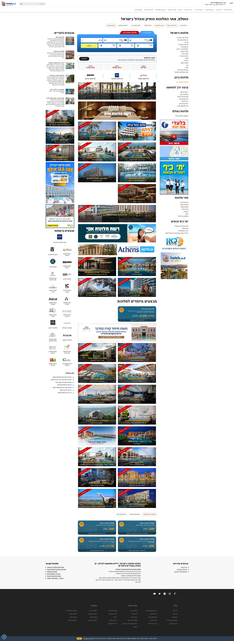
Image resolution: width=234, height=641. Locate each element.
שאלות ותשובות (172, 10)
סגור (79, 639)
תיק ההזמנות (153, 614)
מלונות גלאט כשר (132, 620)
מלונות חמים (111, 25)
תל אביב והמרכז (183, 44)
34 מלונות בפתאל (147, 77)
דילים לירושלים (123, 25)
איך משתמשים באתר (151, 611)
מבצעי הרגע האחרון (149, 514)
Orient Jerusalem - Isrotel (55, 578)
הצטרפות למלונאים (160, 10)
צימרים (186, 211)
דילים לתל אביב (136, 25)
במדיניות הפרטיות (88, 639)
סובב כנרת (185, 54)
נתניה (186, 58)
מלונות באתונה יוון (182, 82)
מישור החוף (184, 63)
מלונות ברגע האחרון (172, 620)
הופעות (135, 627)
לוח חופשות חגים (183, 106)
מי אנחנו (180, 10)
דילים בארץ (219, 10)
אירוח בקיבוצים (113, 614)
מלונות (143, 67)
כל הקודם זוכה (183, 99)
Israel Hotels (138, 10)
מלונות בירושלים (72, 620)
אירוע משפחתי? (183, 231)
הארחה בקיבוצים (183, 70)
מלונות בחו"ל (198, 10)
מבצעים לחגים (209, 10)
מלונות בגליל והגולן (71, 611)
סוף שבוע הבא (121, 514)
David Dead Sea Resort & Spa (56, 569)
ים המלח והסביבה (182, 40)
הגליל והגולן (184, 51)
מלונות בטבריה (73, 614)
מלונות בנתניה (73, 617)
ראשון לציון (184, 47)
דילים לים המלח (172, 25)
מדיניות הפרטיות (152, 624)
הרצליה (186, 61)
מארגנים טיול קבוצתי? (181, 226)
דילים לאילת (148, 25)
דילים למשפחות (112, 624)
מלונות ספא (184, 207)
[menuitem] (227, 9)
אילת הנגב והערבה (182, 37)
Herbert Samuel (52, 572)
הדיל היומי (184, 567)
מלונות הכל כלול (183, 216)
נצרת (186, 67)
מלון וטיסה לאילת (182, 97)
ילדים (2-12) (132, 45)
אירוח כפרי (184, 209)
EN (230, 3)
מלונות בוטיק (184, 94)
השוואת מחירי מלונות (180, 572)
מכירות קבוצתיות (182, 569)
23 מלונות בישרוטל (120, 77)
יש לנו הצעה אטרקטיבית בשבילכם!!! (177, 233)
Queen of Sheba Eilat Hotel (55, 567)
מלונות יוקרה (184, 202)
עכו (187, 65)
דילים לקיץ (183, 25)
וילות (186, 214)
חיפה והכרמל (184, 56)
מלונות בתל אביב (92, 620)
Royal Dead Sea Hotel (54, 576)
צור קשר (175, 614)
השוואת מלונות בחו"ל (181, 116)
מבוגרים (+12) (150, 45)
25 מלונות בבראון (94, 77)
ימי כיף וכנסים (188, 10)
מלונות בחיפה (93, 617)
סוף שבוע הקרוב (135, 514)
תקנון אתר (174, 617)
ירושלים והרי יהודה (182, 49)
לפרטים (84, 59)
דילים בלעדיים (183, 104)
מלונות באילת (93, 611)
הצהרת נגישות (173, 624)
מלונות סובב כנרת (92, 614)
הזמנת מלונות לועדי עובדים (129, 624)
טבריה (186, 42)
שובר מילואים (159, 25)
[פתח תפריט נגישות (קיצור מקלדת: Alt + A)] (4, 637)
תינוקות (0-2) (114, 45)
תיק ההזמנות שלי (148, 10)
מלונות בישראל (228, 10)
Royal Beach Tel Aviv (53, 574)
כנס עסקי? (185, 228)
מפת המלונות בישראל (181, 72)
